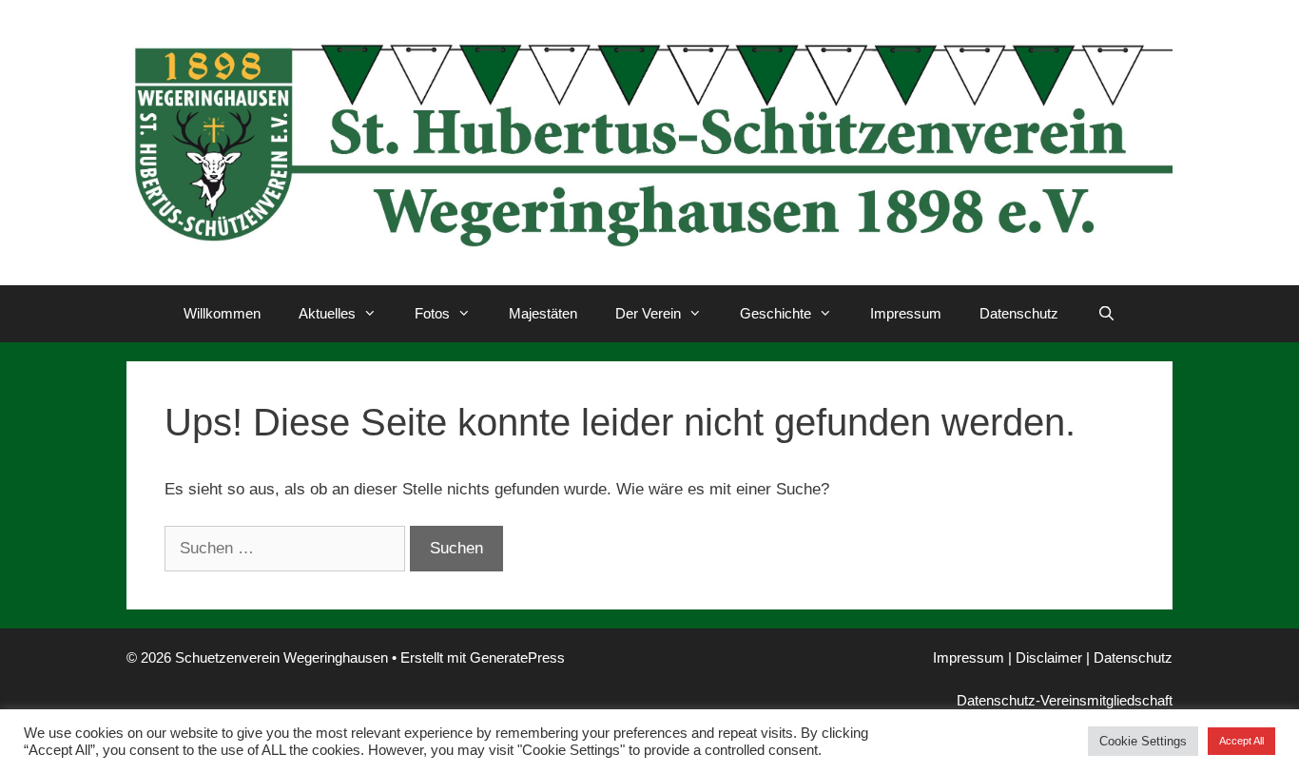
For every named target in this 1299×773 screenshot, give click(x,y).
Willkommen (222, 313)
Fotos (432, 313)
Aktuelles (327, 313)
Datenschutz (1018, 313)
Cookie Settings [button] (1143, 741)
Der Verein (648, 313)
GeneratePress (517, 657)
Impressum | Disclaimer (1007, 657)
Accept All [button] (1241, 740)
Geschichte (775, 313)
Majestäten (543, 313)
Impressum (905, 313)
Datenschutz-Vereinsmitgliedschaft (1065, 700)
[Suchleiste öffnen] (1105, 313)
